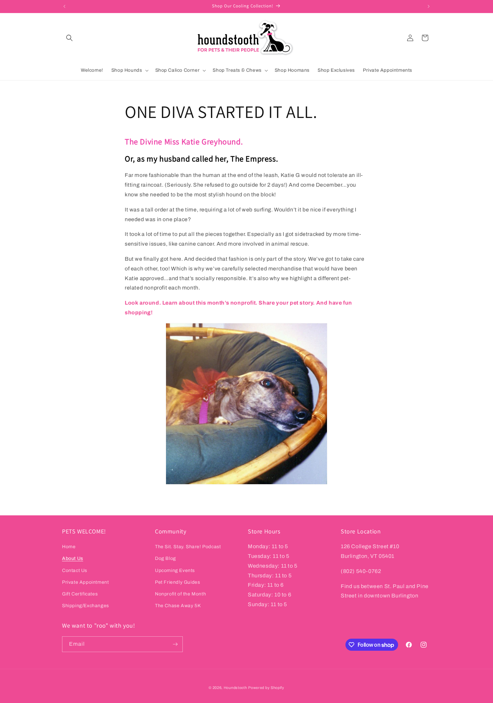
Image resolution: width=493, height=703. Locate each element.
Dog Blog (165, 558)
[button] (69, 37)
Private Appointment (85, 582)
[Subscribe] (175, 644)
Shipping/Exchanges (85, 605)
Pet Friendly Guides (177, 582)
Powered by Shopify (266, 688)
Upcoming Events (175, 570)
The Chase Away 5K (178, 605)
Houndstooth (235, 688)
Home (68, 546)
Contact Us (74, 570)
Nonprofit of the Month (180, 593)
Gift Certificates (80, 593)
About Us (72, 558)
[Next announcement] (428, 6)
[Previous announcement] (64, 6)
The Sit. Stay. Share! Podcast (188, 546)
